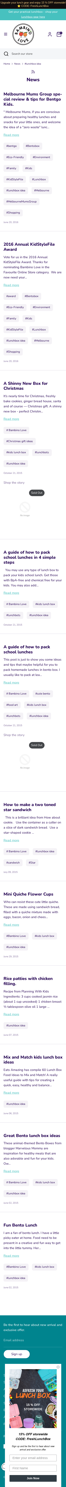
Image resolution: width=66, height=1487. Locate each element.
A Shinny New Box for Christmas (26, 386)
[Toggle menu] (5, 34)
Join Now (33, 1478)
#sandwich (13, 863)
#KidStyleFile (14, 179)
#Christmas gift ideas (19, 441)
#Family (11, 168)
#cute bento (42, 694)
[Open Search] (6, 54)
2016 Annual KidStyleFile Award (29, 246)
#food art (12, 705)
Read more (11, 135)
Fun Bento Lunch (20, 1225)
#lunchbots (42, 452)
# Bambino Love (16, 430)
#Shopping (13, 213)
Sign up (16, 1354)
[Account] (49, 33)
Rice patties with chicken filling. (28, 981)
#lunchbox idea (33, 63)
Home (7, 63)
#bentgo (11, 146)
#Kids (28, 168)
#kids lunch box (16, 452)
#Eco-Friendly (15, 157)
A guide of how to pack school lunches (27, 649)
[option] (23, 510)
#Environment (41, 157)
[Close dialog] (58, 1367)
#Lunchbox (39, 179)
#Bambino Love (16, 936)
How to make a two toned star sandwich (30, 807)
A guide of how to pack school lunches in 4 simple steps (30, 557)
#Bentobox (32, 146)
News (17, 63)
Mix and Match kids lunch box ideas (33, 1059)
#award (11, 296)
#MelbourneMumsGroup (21, 201)
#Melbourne (41, 190)
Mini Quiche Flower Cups (28, 894)
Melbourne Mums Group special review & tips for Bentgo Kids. (33, 99)
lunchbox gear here (33, 17)
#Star (32, 863)
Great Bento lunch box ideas (32, 1135)
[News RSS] (33, 71)
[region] (33, 4)
